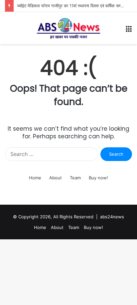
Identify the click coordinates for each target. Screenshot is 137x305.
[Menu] (128, 30)
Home (40, 227)
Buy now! (93, 227)
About (57, 227)
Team (73, 227)
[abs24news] (68, 28)
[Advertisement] (68, 116)
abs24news (112, 216)
